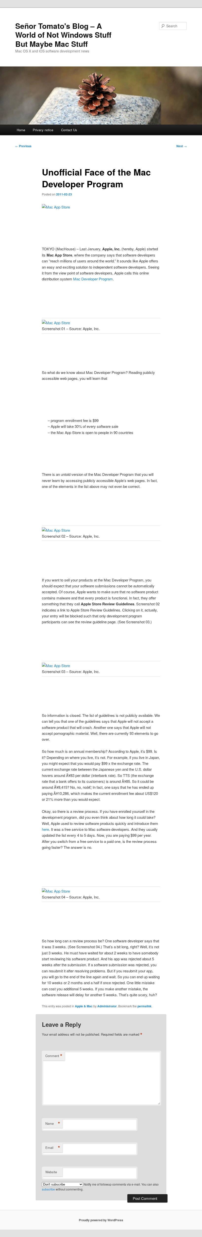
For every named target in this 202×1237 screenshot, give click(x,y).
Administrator (107, 1006)
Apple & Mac (84, 1006)
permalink (144, 1006)
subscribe (48, 1189)
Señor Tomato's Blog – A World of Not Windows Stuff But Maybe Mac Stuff (63, 34)
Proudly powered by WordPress (101, 1220)
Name (52, 1123)
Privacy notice (43, 130)
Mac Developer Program (93, 278)
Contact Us (69, 130)
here (45, 829)
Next (181, 146)
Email (52, 1148)
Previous (23, 146)
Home (21, 130)
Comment (53, 1056)
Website (51, 1172)
